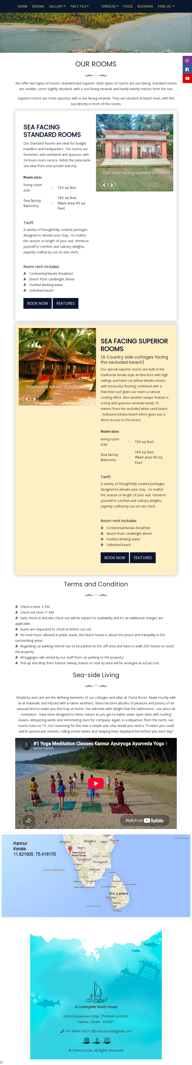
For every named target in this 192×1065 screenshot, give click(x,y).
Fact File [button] (78, 6)
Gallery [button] (56, 6)
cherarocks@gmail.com (113, 1031)
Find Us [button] (165, 6)
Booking (145, 6)
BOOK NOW (37, 303)
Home (22, 6)
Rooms (38, 6)
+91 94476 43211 (77, 1031)
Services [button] (108, 6)
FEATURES (65, 303)
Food (128, 6)
